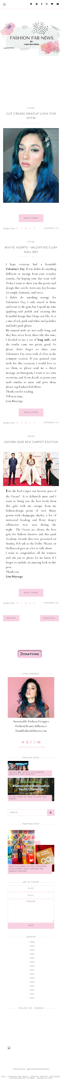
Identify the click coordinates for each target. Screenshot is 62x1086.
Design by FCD (44, 1078)
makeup (36, 123)
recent (11, 618)
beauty (25, 123)
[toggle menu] (4, 4)
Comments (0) (51, 228)
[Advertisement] (31, 75)
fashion (23, 447)
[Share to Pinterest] (26, 229)
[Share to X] (17, 229)
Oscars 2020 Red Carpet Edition (31, 441)
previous (49, 618)
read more (31, 218)
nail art (39, 257)
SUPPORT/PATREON (31, 747)
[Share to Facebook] (21, 229)
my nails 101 (24, 257)
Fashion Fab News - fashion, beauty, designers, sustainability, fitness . (34, 1077)
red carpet (37, 447)
